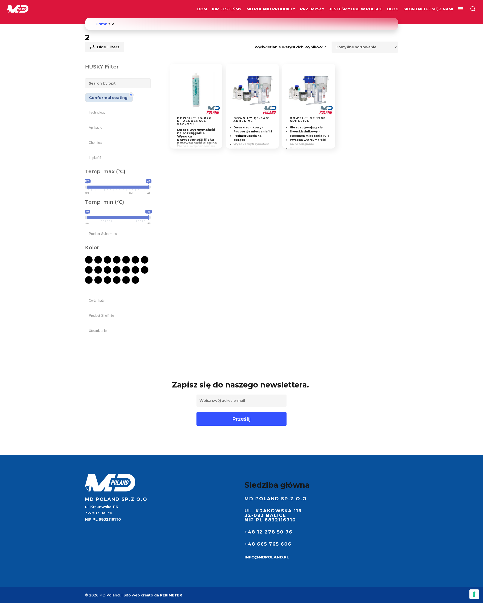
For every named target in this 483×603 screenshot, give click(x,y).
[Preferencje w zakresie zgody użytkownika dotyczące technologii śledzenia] (474, 594)
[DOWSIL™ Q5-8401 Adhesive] (252, 90)
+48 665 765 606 (268, 544)
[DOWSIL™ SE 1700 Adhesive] (308, 90)
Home (101, 23)
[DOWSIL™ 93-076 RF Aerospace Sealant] (196, 90)
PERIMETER (171, 595)
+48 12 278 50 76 (269, 532)
